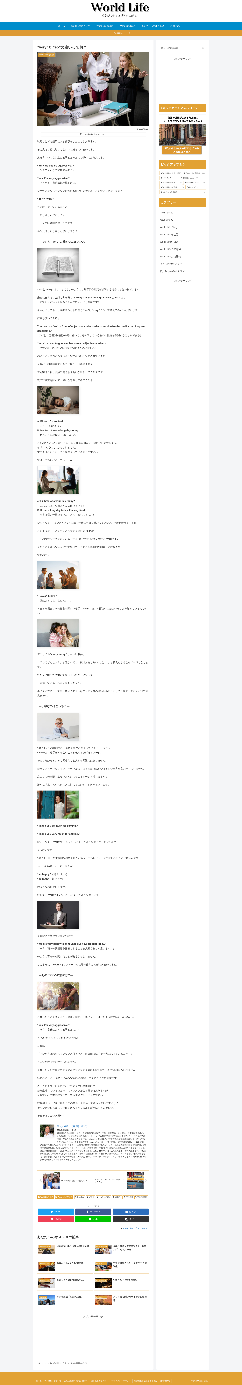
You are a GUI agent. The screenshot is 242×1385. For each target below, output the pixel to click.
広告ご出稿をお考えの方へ (76, 1381)
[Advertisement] (93, 1338)
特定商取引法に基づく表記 (145, 1381)
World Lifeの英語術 (65, 1197)
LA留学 (91, 1197)
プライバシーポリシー (121, 1381)
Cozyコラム (166, 212)
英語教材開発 (142, 1197)
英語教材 (129, 1197)
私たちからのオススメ (172, 271)
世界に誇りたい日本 (171, 263)
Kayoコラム (166, 219)
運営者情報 (165, 1381)
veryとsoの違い (104, 1197)
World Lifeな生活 (46, 1197)
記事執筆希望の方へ (99, 1381)
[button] (203, 48)
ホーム (39, 1381)
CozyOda (80, 1197)
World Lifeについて (53, 1381)
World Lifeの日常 (169, 241)
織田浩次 (118, 1197)
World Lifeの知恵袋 (170, 249)
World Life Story (169, 227)
